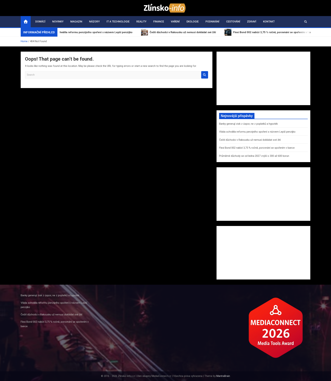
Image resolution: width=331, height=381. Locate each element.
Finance (158, 21)
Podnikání (212, 21)
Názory (94, 21)
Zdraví (251, 21)
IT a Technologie (118, 21)
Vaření (175, 21)
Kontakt (269, 21)
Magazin (76, 21)
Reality (141, 21)
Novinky (57, 21)
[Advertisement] (263, 78)
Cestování (233, 21)
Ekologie (193, 21)
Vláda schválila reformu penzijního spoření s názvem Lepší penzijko (257, 131)
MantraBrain (223, 376)
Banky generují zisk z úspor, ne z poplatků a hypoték (248, 123)
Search (204, 75)
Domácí (40, 21)
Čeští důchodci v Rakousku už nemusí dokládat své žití (250, 139)
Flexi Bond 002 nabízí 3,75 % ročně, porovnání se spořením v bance (257, 147)
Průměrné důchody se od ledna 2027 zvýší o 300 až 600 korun (254, 155)
